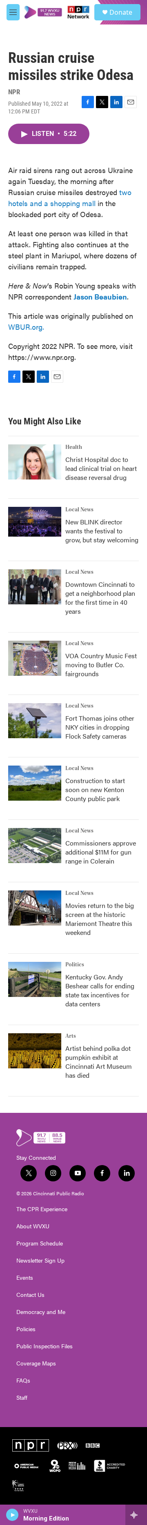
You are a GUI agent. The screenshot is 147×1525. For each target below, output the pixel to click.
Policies (26, 1329)
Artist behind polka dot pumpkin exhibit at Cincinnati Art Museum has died (98, 1061)
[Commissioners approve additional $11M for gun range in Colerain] (34, 845)
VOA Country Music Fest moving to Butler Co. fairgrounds (101, 664)
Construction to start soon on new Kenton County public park (95, 789)
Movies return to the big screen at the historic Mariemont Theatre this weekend (99, 919)
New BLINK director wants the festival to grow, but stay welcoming (101, 530)
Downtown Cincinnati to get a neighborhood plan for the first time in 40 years (100, 597)
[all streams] (136, 1515)
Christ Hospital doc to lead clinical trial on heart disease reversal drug (101, 468)
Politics (74, 964)
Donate (120, 12)
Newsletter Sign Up (40, 1260)
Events (24, 1277)
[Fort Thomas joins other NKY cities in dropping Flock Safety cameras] (34, 720)
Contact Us (30, 1295)
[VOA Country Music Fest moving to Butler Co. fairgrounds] (34, 658)
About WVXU (32, 1226)
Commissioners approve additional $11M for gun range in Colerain (100, 852)
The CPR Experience (41, 1209)
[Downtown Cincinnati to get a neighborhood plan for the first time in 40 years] (34, 586)
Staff (21, 1397)
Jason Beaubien (100, 296)
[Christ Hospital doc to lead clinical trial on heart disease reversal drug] (34, 461)
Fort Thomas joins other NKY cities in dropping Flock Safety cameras (99, 727)
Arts (70, 1036)
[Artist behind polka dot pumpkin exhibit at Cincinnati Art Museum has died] (34, 1050)
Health (73, 447)
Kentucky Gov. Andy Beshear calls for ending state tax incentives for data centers (99, 990)
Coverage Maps (36, 1363)
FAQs (23, 1380)
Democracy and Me (40, 1312)
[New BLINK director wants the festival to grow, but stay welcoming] (34, 522)
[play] (12, 1515)
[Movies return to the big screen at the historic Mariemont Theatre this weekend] (34, 908)
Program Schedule (39, 1243)
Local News (79, 509)
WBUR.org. (26, 327)
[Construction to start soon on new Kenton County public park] (34, 783)
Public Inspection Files (44, 1346)
